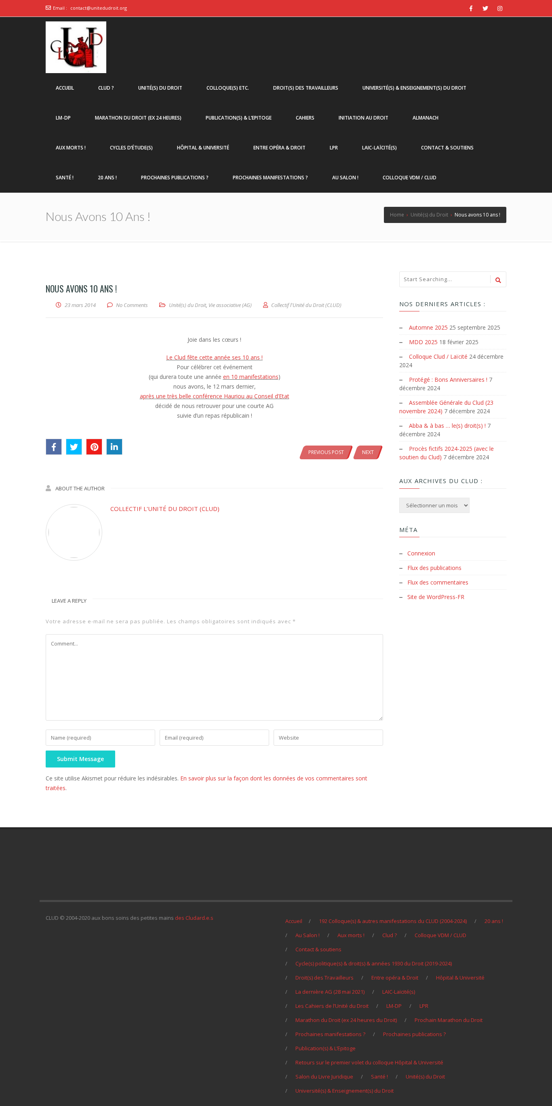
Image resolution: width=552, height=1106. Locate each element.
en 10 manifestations (250, 377)
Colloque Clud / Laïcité (438, 356)
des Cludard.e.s (194, 917)
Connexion (421, 553)
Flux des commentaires (437, 582)
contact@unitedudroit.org (98, 8)
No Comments (132, 305)
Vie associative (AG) (230, 305)
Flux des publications (434, 568)
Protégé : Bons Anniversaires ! (448, 379)
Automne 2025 (428, 327)
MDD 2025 (423, 342)
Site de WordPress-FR (435, 597)
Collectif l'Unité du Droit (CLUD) (164, 509)
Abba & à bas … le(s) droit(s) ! (447, 425)
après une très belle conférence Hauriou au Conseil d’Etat (214, 396)
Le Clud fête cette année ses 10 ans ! (214, 357)
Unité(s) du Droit (187, 305)
